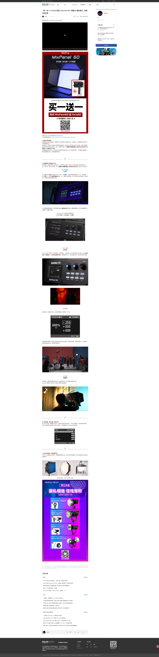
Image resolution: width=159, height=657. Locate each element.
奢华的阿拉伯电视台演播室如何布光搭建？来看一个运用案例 (106, 34)
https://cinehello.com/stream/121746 (49, 568)
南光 (74, 16)
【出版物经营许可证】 (97, 655)
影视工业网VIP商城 (84, 16)
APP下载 (49, 1)
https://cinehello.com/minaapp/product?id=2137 (63, 137)
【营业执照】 (91, 655)
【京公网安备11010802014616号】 (83, 655)
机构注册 (114, 1)
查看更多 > (86, 577)
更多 (114, 24)
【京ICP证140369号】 (46, 655)
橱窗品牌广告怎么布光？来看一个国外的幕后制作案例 (106, 39)
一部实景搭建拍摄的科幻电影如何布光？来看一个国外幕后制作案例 (106, 28)
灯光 (78, 16)
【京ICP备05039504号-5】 (55, 655)
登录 (103, 1)
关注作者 (106, 45)
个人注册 (108, 1)
